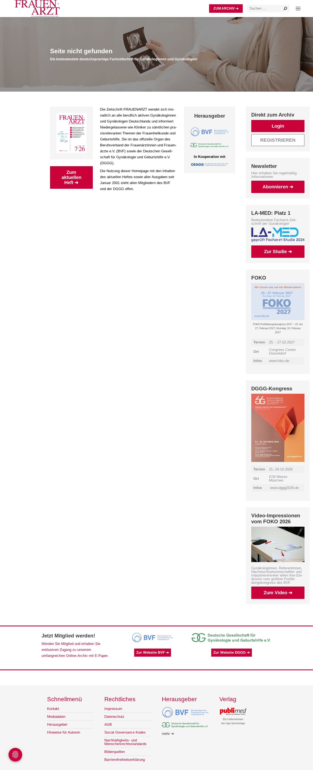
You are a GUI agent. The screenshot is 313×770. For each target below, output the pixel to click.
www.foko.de (279, 361)
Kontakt (53, 709)
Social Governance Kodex (125, 732)
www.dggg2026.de (284, 488)
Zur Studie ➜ (278, 251)
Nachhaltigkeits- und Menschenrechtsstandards (125, 742)
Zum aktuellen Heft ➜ (71, 177)
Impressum (113, 709)
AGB (108, 724)
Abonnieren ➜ (278, 186)
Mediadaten (56, 716)
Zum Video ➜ (278, 592)
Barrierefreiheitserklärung (124, 759)
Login (278, 126)
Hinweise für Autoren (63, 732)
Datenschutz (114, 716)
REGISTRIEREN (278, 140)
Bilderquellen (114, 752)
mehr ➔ (168, 734)
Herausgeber (57, 724)
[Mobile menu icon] (298, 8)
